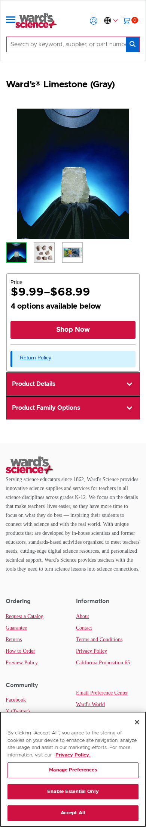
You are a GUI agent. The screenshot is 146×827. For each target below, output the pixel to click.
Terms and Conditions (99, 639)
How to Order (20, 651)
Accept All (73, 813)
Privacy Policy (91, 651)
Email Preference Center (102, 693)
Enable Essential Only (73, 791)
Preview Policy (22, 662)
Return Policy (35, 358)
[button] (93, 21)
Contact (84, 628)
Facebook (16, 700)
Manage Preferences (73, 770)
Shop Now (73, 330)
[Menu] (10, 21)
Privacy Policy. (73, 755)
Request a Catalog (24, 616)
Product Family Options (46, 408)
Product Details (33, 384)
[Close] (137, 722)
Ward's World (90, 704)
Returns (14, 639)
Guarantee (16, 628)
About (82, 616)
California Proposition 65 (103, 662)
